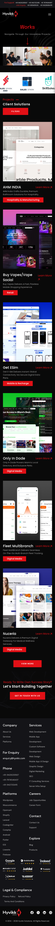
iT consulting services (39, 781)
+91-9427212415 (10, 784)
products (33, 850)
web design (34, 756)
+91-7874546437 (10, 780)
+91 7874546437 (46, 3)
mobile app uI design (39, 761)
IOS (4, 844)
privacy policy (9, 896)
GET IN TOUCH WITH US (27, 696)
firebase (7, 854)
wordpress (8, 800)
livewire (6, 849)
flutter (6, 839)
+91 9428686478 (46, 5)
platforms (7, 741)
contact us (34, 822)
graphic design (36, 766)
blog (31, 845)
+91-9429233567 (11, 775)
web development (37, 731)
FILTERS (15, 111)
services (6, 736)
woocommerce (10, 805)
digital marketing (36, 771)
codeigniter (8, 825)
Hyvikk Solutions (25, 921)
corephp (7, 830)
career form (34, 805)
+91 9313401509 (32, 5)
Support (33, 827)
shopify (6, 815)
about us (7, 731)
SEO (31, 776)
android (6, 835)
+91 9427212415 (34, 3)
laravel (6, 820)
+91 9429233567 (21, 3)
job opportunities (37, 800)
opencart (7, 810)
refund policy (24, 896)
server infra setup (37, 786)
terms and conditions (14, 901)
